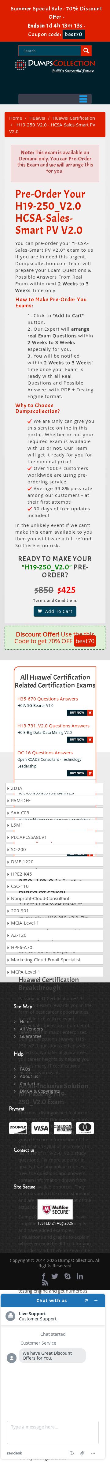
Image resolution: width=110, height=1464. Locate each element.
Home (15, 118)
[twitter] (54, 1276)
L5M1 (16, 825)
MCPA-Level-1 (25, 972)
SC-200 (18, 849)
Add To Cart (57, 611)
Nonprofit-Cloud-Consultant (39, 898)
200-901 (19, 910)
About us (29, 1076)
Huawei (37, 118)
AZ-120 (18, 935)
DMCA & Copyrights (40, 1091)
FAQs (25, 1069)
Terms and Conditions (55, 600)
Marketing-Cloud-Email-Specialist (45, 959)
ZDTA (16, 788)
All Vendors (31, 1028)
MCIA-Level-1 (24, 923)
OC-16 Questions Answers (45, 752)
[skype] (67, 1276)
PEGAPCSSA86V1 (28, 837)
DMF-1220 (22, 861)
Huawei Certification (74, 118)
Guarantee (31, 1036)
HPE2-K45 (21, 874)
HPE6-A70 (21, 947)
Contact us (31, 1083)
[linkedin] (80, 1276)
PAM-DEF (20, 800)
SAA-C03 (19, 812)
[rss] (45, 1282)
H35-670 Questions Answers (47, 699)
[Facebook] (43, 1276)
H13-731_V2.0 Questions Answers (53, 726)
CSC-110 (19, 886)
